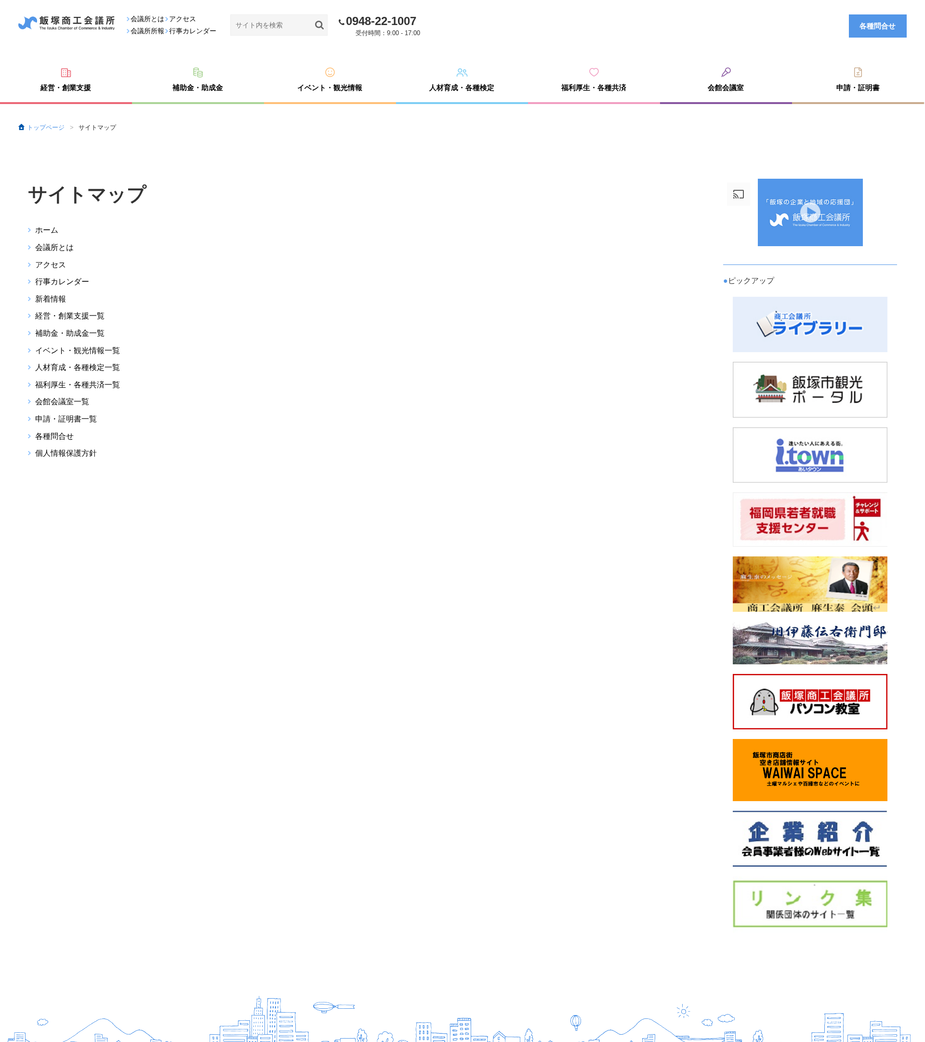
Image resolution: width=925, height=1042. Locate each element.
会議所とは (54, 247)
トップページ (46, 127)
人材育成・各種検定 (461, 87)
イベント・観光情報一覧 (77, 350)
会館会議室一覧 (62, 401)
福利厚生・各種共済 (593, 87)
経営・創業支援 (65, 87)
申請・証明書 (858, 87)
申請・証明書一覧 (66, 418)
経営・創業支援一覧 (70, 315)
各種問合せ (878, 25)
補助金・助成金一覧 (70, 333)
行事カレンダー (62, 281)
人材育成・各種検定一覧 (77, 367)
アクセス (50, 264)
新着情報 (50, 298)
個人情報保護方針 (66, 453)
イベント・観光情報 (329, 87)
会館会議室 (726, 87)
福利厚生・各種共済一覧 (77, 384)
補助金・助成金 (197, 87)
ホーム (46, 230)
